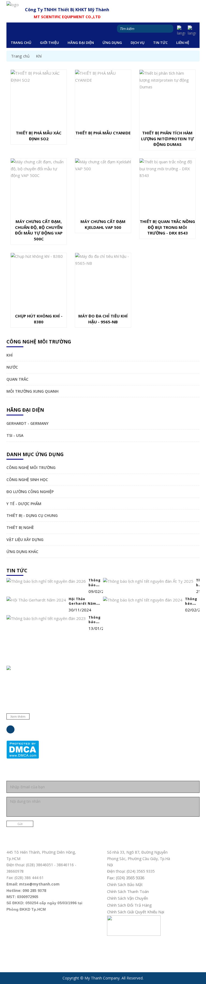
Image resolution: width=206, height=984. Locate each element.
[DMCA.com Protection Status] (22, 749)
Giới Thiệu (49, 42)
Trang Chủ (21, 42)
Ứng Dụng (112, 42)
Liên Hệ (182, 42)
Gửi (20, 824)
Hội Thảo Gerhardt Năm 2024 (82, 603)
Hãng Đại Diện (81, 42)
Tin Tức (160, 42)
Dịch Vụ (138, 42)
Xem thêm (17, 716)
